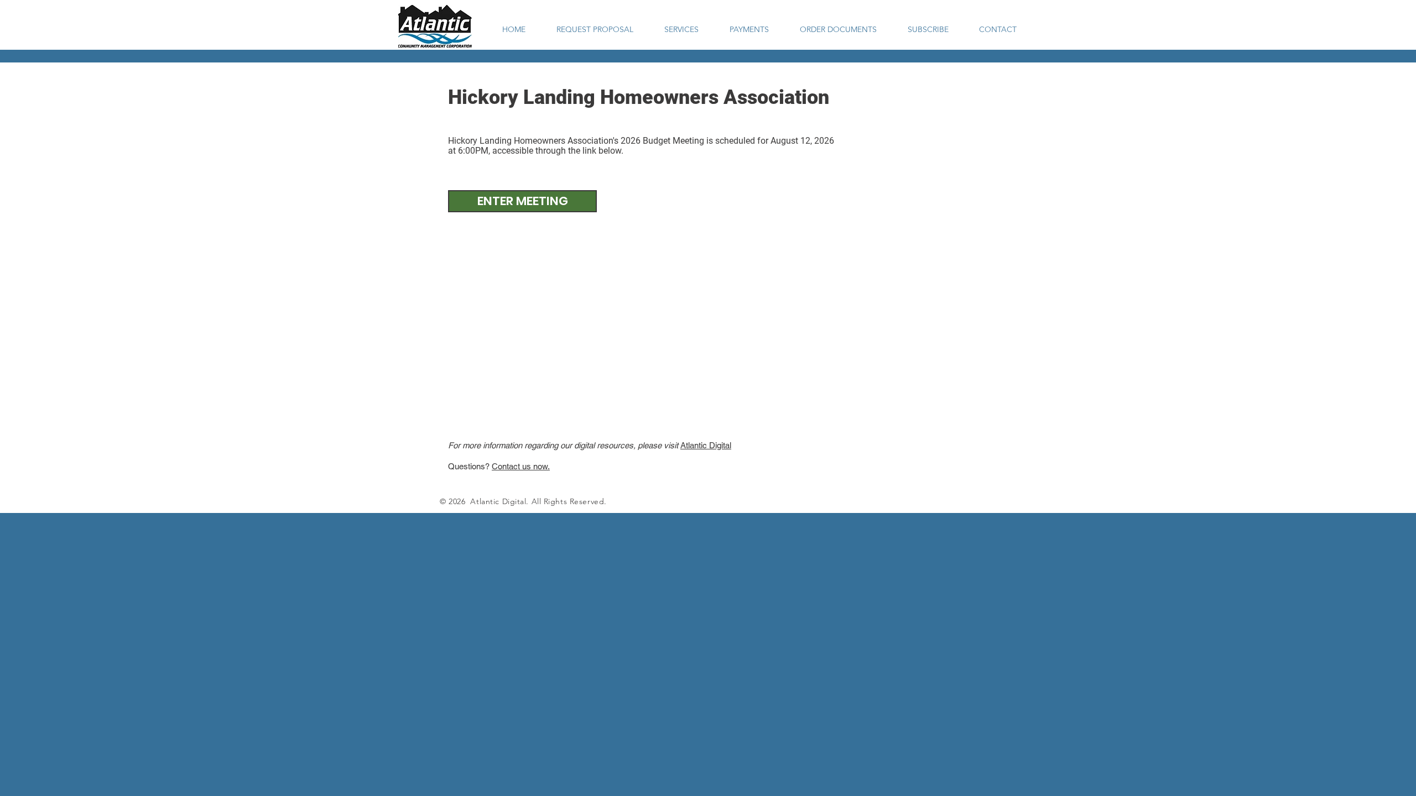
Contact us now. (521, 466)
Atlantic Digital (705, 445)
